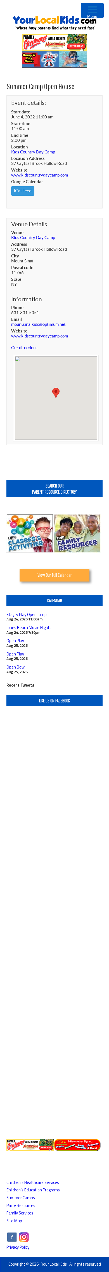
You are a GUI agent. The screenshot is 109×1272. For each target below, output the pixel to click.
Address (19, 244)
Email (16, 319)
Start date (20, 112)
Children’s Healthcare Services (32, 1182)
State (16, 279)
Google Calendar (27, 181)
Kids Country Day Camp (33, 152)
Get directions (24, 347)
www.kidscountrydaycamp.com (39, 175)
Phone (17, 307)
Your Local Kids (54, 1264)
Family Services (19, 1213)
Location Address (28, 158)
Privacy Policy (17, 1247)
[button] (56, 393)
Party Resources (20, 1205)
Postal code (22, 267)
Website (19, 170)
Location (19, 147)
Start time (20, 123)
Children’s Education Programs (33, 1190)
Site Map (14, 1221)
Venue (17, 232)
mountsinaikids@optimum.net (38, 324)
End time (19, 135)
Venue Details (29, 224)
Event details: (28, 103)
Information (26, 299)
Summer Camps (20, 1197)
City (15, 256)
